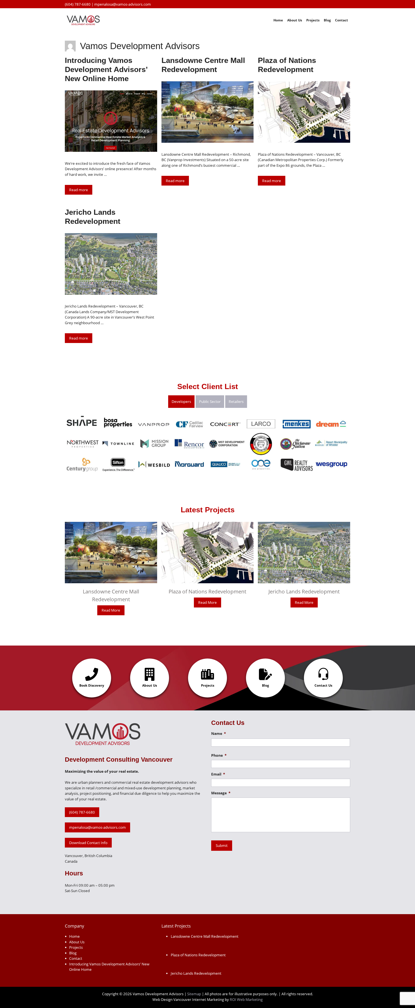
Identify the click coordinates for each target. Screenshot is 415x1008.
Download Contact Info (88, 842)
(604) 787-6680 (78, 4)
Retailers (236, 401)
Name (218, 733)
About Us (294, 20)
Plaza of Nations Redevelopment (207, 591)
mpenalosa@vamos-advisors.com (122, 4)
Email (218, 774)
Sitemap (194, 993)
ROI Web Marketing (246, 999)
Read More (111, 610)
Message (220, 793)
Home (278, 20)
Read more (78, 189)
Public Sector (210, 401)
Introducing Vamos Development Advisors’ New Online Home (106, 69)
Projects (312, 20)
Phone (219, 755)
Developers (181, 401)
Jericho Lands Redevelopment (304, 591)
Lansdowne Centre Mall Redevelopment (204, 936)
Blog (327, 20)
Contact (341, 20)
